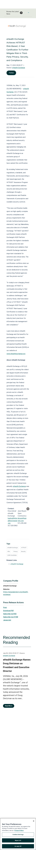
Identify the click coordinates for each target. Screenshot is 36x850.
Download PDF (8, 611)
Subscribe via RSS (9, 614)
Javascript (7, 620)
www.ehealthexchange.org (16, 354)
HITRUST (23, 547)
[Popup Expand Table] (27, 508)
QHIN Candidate (12, 555)
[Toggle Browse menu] (29, 12)
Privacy (16, 551)
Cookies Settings (18, 834)
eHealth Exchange (18, 68)
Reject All (18, 840)
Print (5, 607)
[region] (18, 834)
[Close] (33, 821)
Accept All (18, 846)
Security (23, 551)
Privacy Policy (19, 830)
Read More (8, 706)
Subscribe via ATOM (10, 617)
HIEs (8, 551)
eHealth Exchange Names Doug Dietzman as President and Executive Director (16, 665)
